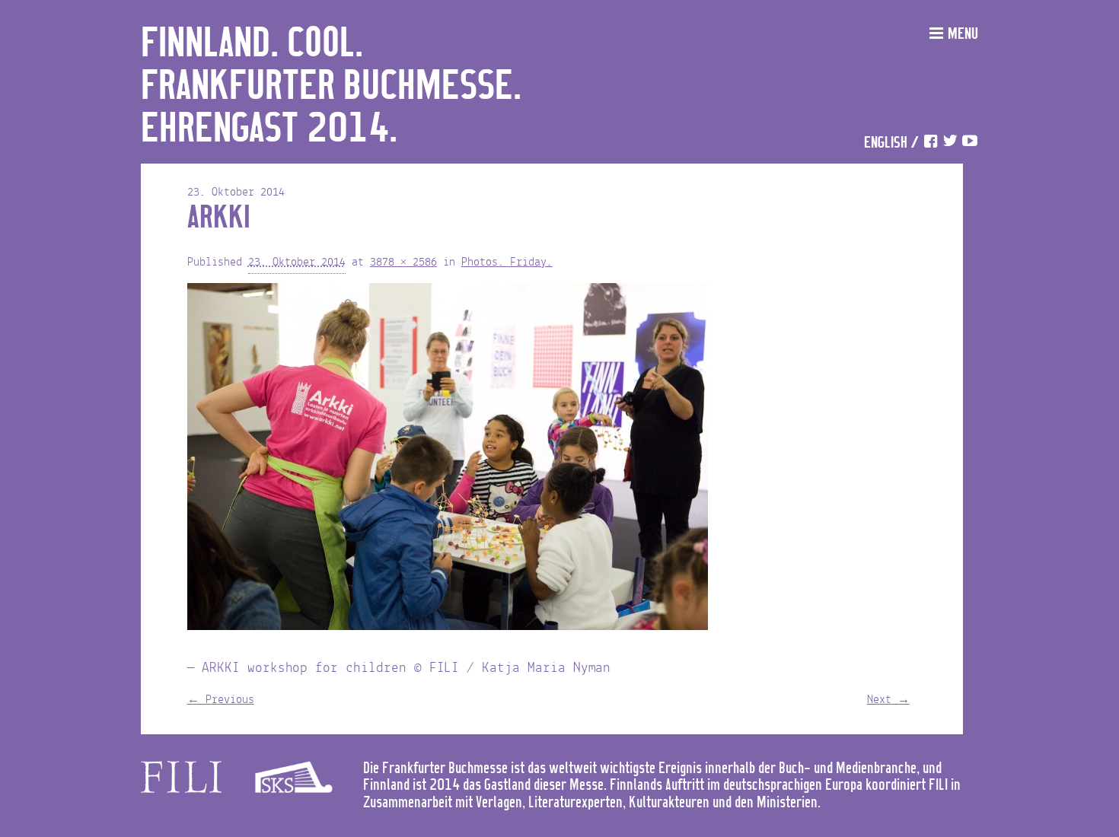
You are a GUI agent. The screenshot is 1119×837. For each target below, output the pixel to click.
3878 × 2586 (403, 262)
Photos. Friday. (507, 262)
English (885, 143)
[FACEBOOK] (930, 143)
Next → (888, 700)
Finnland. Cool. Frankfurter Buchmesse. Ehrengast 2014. (331, 87)
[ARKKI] (447, 460)
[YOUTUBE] (969, 143)
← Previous (220, 700)
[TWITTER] (950, 143)
